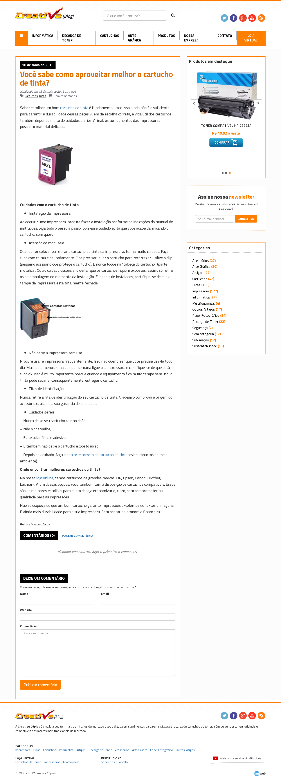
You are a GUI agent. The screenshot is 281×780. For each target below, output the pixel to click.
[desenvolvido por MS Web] (260, 773)
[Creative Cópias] (39, 714)
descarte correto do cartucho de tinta (97, 455)
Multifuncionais (203, 303)
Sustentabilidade (204, 346)
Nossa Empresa (191, 38)
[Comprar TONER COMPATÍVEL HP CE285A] (226, 142)
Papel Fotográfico (205, 315)
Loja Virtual (251, 38)
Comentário (28, 626)
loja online (44, 478)
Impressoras (52, 762)
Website (26, 610)
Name (24, 593)
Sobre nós (108, 762)
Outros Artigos (203, 309)
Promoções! (71, 762)
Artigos (198, 272)
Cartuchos (109, 35)
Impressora (200, 291)
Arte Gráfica (134, 38)
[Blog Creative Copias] (44, 13)
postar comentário (77, 535)
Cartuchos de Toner (28, 762)
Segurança (200, 327)
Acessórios (200, 260)
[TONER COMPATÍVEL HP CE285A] (226, 95)
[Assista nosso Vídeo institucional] (238, 760)
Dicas (42, 95)
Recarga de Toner (71, 38)
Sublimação (200, 340)
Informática (42, 35)
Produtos (166, 35)
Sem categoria (203, 333)
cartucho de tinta (74, 108)
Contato (225, 35)
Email (105, 593)
